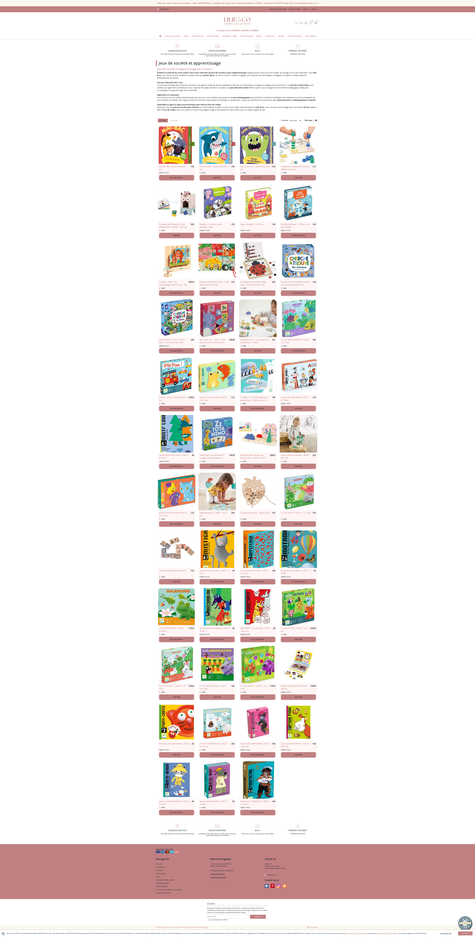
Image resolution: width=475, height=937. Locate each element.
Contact (313, 9)
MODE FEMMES (162, 886)
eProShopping (203, 927)
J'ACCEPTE (465, 933)
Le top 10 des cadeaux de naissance (170, 890)
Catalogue (160, 867)
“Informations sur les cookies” (356, 933)
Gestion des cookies (217, 874)
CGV (158, 877)
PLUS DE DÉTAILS (176, 177)
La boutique (161, 874)
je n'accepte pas (445, 933)
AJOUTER (217, 177)
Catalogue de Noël (163, 893)
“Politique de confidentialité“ (388, 933)
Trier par (284, 120)
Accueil (159, 864)
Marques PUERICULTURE (165, 880)
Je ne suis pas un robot (219, 920)
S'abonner (257, 917)
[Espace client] (306, 23)
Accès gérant (313, 927)
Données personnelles (218, 877)
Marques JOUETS (163, 883)
